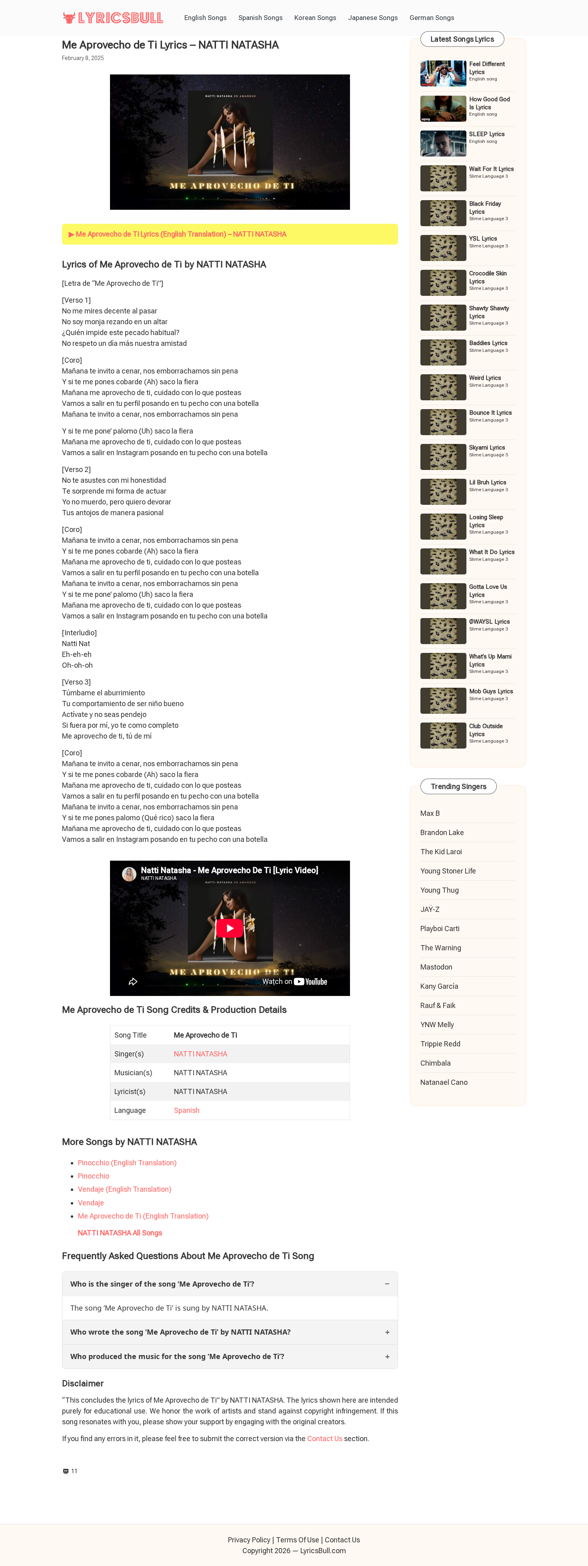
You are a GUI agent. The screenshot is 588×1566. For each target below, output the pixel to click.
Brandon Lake (442, 832)
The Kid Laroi (441, 851)
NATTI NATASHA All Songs (120, 1233)
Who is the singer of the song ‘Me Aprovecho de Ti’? (162, 1284)
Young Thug (439, 890)
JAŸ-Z (430, 909)
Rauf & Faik (438, 1005)
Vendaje (91, 1203)
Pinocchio (93, 1176)
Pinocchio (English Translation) (127, 1162)
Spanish (187, 1110)
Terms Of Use (297, 1540)
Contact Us (324, 1438)
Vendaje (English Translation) (125, 1189)
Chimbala (435, 1063)
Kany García (439, 986)
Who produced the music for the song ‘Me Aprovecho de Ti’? (177, 1356)
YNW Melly (437, 1024)
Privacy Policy (249, 1540)
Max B (430, 813)
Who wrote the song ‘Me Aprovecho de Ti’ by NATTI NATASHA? (180, 1332)
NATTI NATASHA (200, 1054)
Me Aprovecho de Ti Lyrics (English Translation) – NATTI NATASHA (181, 234)
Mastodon (436, 967)
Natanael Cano (444, 1082)
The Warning (440, 948)
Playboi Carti (440, 928)
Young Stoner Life (448, 871)
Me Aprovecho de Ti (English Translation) (143, 1216)
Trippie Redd (440, 1044)
